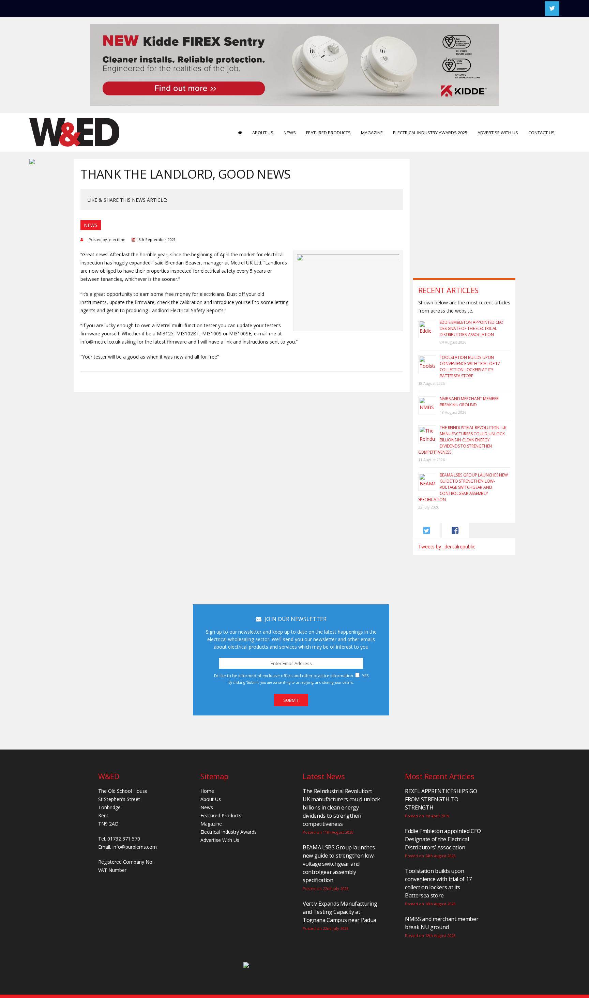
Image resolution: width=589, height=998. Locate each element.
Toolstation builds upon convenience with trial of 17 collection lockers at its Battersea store (470, 366)
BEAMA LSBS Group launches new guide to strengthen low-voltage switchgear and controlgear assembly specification (463, 487)
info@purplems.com (134, 847)
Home (207, 791)
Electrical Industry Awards (228, 832)
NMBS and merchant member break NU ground (469, 402)
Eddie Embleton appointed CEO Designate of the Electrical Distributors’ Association (471, 328)
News (290, 133)
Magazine (372, 133)
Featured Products (328, 133)
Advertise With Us (498, 133)
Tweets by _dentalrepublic (446, 546)
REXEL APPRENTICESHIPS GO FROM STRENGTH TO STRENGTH (441, 799)
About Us (262, 133)
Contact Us (541, 133)
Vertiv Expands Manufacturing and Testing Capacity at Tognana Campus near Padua (340, 912)
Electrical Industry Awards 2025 (430, 133)
